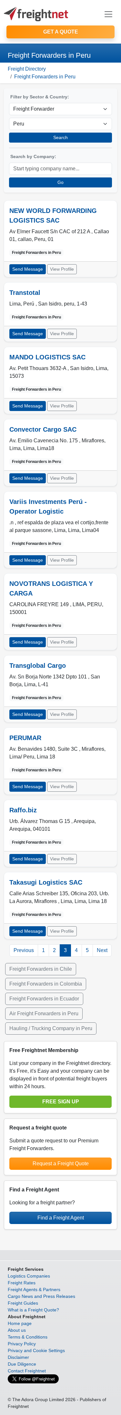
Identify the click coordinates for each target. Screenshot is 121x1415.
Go (60, 182)
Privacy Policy (22, 1343)
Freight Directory (27, 69)
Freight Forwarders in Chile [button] (40, 969)
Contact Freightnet (27, 1370)
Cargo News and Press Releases (41, 1296)
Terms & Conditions (27, 1337)
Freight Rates (21, 1282)
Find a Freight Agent (60, 1217)
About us (17, 1330)
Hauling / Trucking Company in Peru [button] (50, 1028)
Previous (24, 950)
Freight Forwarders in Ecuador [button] (44, 998)
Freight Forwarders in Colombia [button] (45, 984)
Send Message (27, 269)
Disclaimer (18, 1357)
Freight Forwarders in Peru (45, 76)
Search (60, 137)
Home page (20, 1323)
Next (102, 950)
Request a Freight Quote (61, 1163)
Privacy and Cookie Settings (36, 1350)
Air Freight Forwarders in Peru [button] (43, 1013)
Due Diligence (22, 1364)
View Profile (62, 269)
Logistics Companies (29, 1276)
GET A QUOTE (60, 32)
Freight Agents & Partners (34, 1289)
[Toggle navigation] (108, 14)
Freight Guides (23, 1303)
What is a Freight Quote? (33, 1309)
